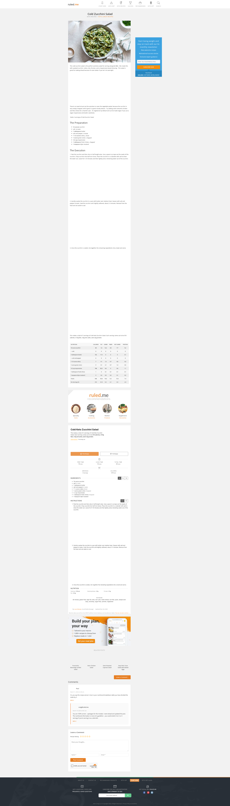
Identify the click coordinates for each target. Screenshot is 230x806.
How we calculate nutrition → (122, 613)
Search (158, 6)
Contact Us (92, 780)
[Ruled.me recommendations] (99, 400)
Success (130, 6)
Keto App (124, 780)
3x (126, 478)
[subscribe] (128, 795)
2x (123, 478)
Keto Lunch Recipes (105, 16)
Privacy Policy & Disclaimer (130, 803)
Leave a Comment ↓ (122, 677)
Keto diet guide (147, 780)
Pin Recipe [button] (115, 454)
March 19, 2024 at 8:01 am (80, 710)
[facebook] (144, 792)
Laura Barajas (77, 609)
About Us (81, 780)
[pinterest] (148, 792)
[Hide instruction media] (126, 500)
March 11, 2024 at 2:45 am (77, 692)
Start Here (102, 6)
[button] (71, 439)
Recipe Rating (74, 736)
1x (119, 478)
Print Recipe (85, 454)
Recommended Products (108, 780)
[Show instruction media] (122, 500)
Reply (72, 700)
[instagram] (152, 792)
